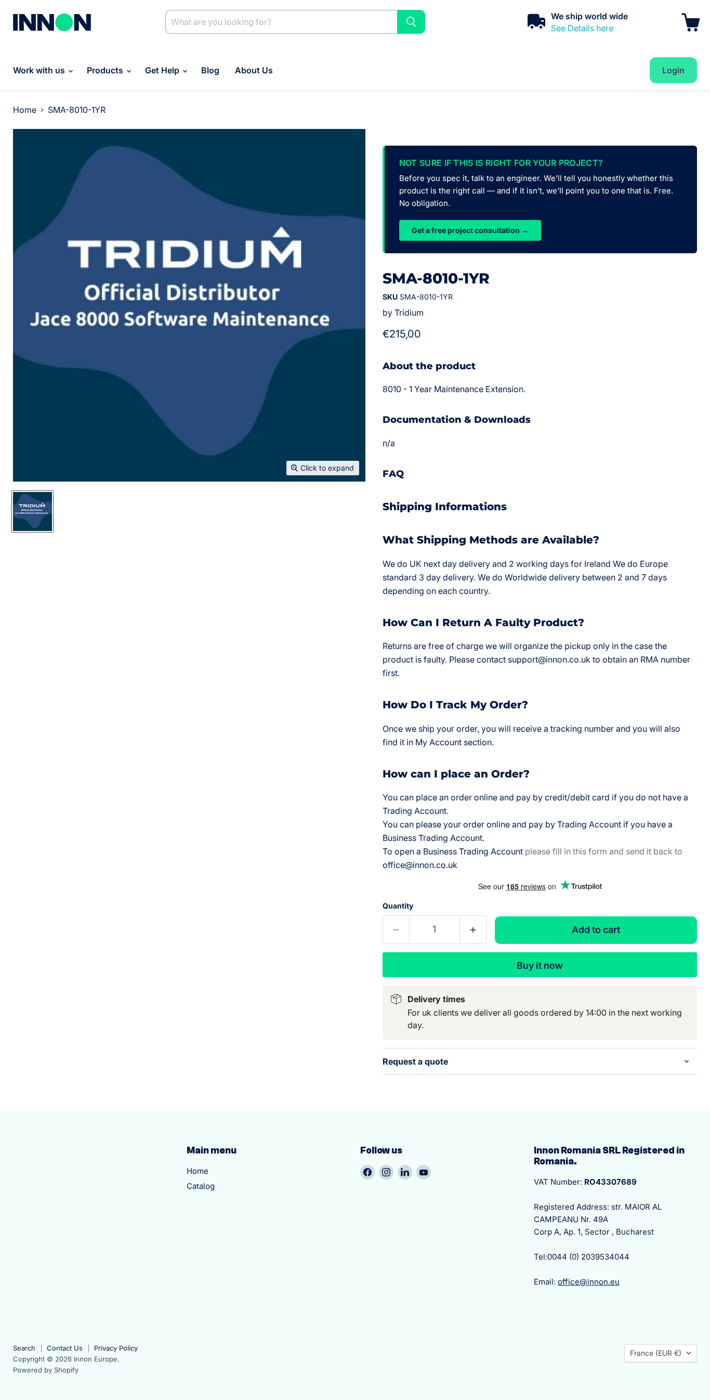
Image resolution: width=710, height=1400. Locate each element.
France (655, 1353)
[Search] (411, 22)
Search (24, 1348)
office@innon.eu (589, 1282)
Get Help (163, 70)
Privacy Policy (116, 1348)
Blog (210, 70)
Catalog (201, 1186)
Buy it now (540, 965)
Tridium (409, 312)
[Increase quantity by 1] (473, 929)
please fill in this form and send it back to (603, 851)
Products (106, 70)
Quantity (398, 906)
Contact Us (65, 1348)
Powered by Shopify (45, 1370)
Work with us (40, 70)
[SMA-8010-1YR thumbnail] (32, 511)
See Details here (582, 28)
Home (24, 109)
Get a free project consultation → (470, 230)
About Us (254, 70)
